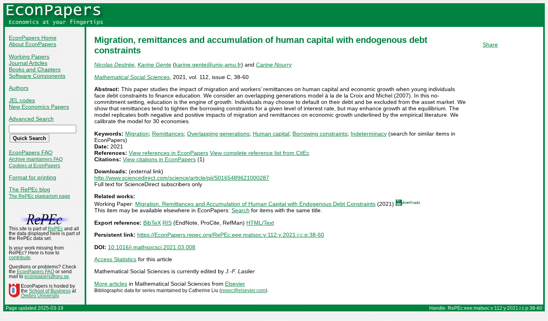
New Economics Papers (39, 107)
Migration (137, 133)
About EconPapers (32, 44)
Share (490, 44)
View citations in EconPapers (159, 159)
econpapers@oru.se (46, 276)
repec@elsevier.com (243, 290)
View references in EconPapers (168, 153)
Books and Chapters (35, 69)
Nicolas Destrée (114, 64)
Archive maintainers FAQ (36, 159)
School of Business (50, 290)
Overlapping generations (218, 133)
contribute (19, 257)
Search (240, 210)
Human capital (271, 133)
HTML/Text (260, 222)
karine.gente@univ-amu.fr (208, 64)
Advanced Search (31, 119)
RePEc (55, 228)
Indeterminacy (369, 133)
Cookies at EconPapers (34, 165)
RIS (167, 222)
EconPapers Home (33, 38)
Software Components (37, 76)
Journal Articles (28, 63)
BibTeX (152, 222)
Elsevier (235, 283)
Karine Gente (154, 64)
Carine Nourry (274, 64)
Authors (18, 88)
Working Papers (29, 56)
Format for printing (32, 177)
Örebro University (40, 295)
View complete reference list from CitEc (259, 153)
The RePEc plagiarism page (39, 196)
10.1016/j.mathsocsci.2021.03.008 (151, 247)
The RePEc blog (29, 189)
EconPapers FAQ (31, 152)
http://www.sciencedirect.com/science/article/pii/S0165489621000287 (181, 178)
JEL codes (22, 100)
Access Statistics (115, 259)
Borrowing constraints (319, 133)
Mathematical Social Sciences (132, 77)
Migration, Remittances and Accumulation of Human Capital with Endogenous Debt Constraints (255, 204)
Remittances (168, 133)
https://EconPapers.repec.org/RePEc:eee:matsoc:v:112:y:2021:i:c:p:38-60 (230, 235)
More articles (110, 283)
